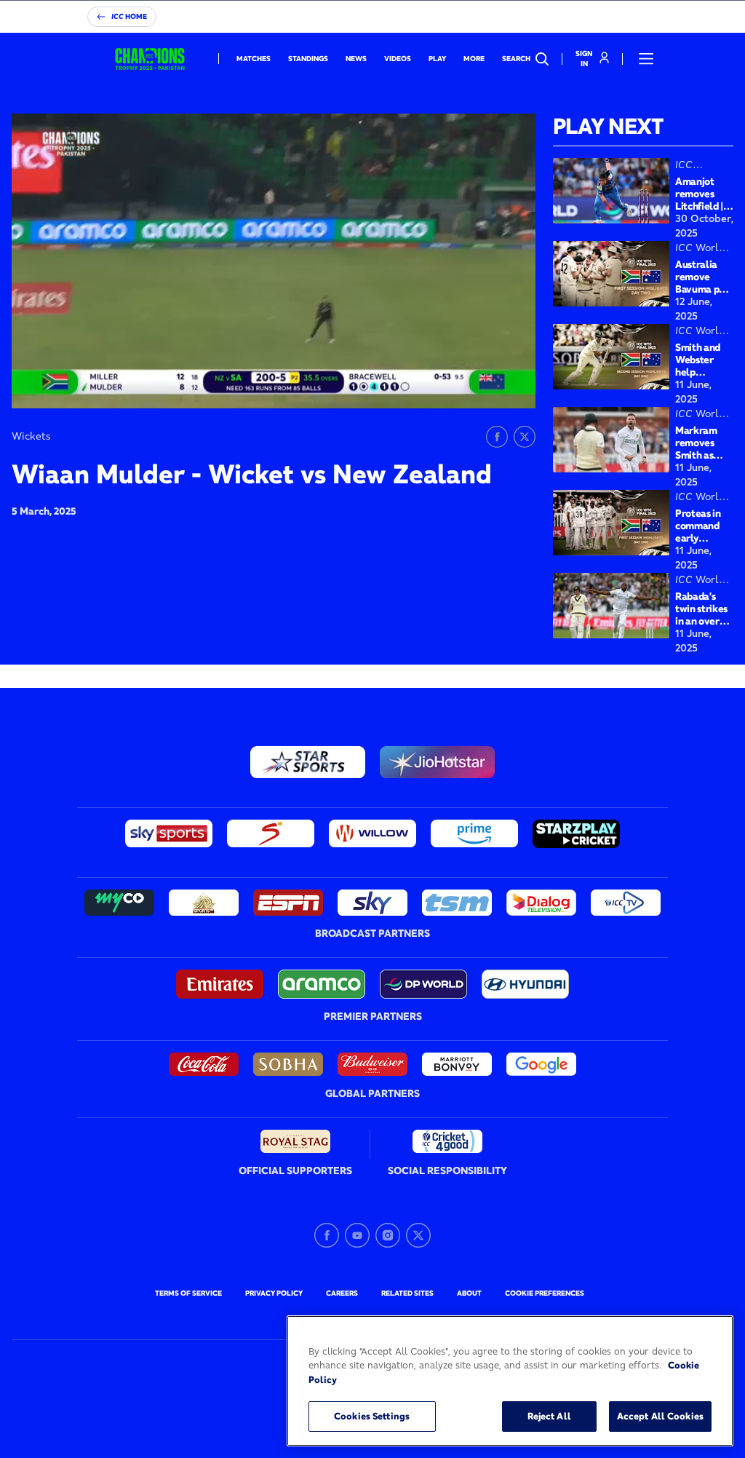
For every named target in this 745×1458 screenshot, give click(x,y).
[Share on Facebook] (497, 437)
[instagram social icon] (387, 1235)
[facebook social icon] (326, 1235)
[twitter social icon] (418, 1235)
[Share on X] (524, 437)
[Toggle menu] (646, 59)
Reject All (549, 1416)
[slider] (81, 399)
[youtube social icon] (357, 1235)
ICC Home (129, 16)
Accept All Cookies (660, 1416)
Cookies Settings (372, 1416)
